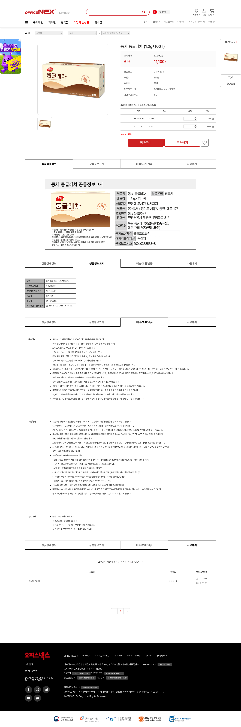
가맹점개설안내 (133, 655)
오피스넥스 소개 (71, 655)
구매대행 (38, 22)
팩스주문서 (169, 22)
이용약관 (86, 655)
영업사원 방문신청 (197, 22)
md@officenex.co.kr (86, 678)
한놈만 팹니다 (34, 581)
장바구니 (145, 143)
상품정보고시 (96, 164)
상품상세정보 (49, 164)
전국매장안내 (162, 655)
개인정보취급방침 (102, 655)
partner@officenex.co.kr (117, 678)
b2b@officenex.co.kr (114, 673)
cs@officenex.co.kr (81, 673)
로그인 (146, 22)
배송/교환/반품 (144, 164)
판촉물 (64, 22)
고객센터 (212, 22)
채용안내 (148, 655)
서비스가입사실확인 (90, 687)
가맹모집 (181, 22)
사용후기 (192, 164)
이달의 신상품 (81, 22)
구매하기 (182, 143)
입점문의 (118, 655)
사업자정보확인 (164, 664)
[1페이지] (114, 611)
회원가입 (157, 22)
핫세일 (98, 22)
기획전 (52, 22)
